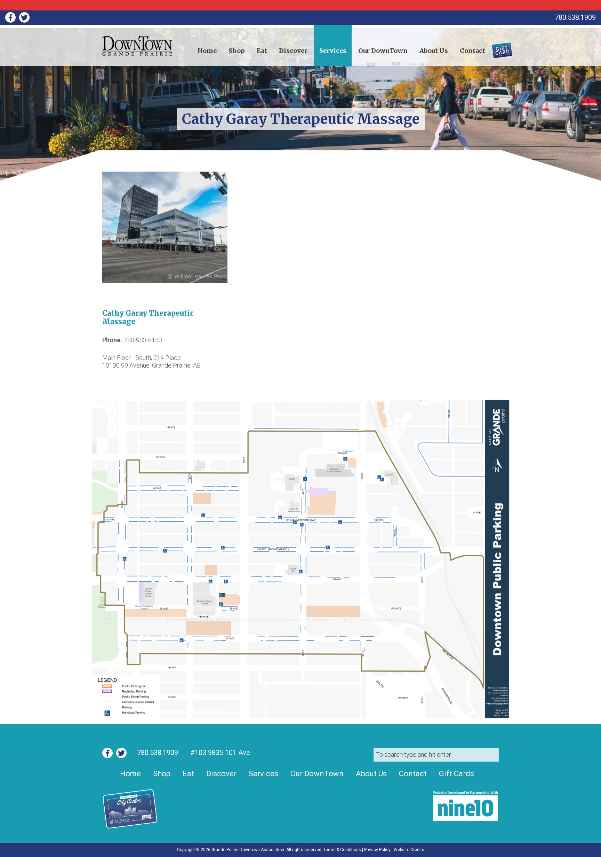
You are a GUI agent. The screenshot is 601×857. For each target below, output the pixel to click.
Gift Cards (498, 48)
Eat (262, 51)
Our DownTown (383, 51)
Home (207, 51)
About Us (433, 51)
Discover (293, 51)
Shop (237, 51)
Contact (472, 51)
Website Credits (409, 849)
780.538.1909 (157, 752)
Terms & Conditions (342, 849)
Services (332, 51)
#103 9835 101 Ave (219, 752)
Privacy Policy (377, 849)
